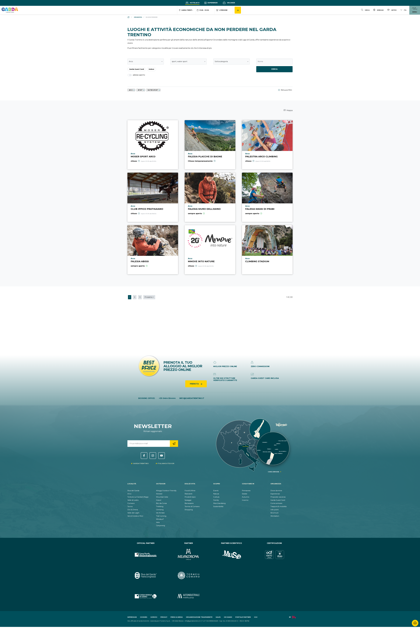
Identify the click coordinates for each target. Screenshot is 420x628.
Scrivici (153, 617)
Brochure (274, 513)
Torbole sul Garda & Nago (138, 497)
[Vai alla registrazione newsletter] (174, 443)
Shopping (189, 510)
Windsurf (160, 519)
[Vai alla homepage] (10, 10)
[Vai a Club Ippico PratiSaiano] (152, 197)
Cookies (143, 617)
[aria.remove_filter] (133, 90)
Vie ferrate (160, 513)
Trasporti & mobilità (278, 506)
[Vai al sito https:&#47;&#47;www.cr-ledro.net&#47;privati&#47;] (145, 596)
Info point (274, 510)
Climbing (160, 510)
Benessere (189, 503)
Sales (218, 617)
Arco (129, 494)
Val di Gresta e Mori (135, 516)
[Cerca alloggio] (238, 10)
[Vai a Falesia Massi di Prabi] (267, 197)
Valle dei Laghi (133, 513)
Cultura (216, 497)
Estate (244, 494)
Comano (131, 503)
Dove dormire (276, 491)
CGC (255, 617)
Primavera (246, 491)
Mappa (289, 110)
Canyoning (160, 525)
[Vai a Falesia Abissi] (152, 249)
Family (216, 500)
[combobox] (145, 61)
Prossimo (149, 297)
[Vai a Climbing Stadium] (267, 249)
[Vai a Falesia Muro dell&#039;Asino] (210, 197)
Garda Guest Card (277, 500)
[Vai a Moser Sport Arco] (152, 144)
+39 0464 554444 (167, 398)
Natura (216, 494)
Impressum (132, 617)
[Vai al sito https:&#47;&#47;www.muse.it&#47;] (231, 554)
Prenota (194, 384)
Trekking (159, 506)
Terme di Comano (192, 506)
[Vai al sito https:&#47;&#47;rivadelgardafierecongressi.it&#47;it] (145, 575)
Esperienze (212, 3)
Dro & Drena (132, 510)
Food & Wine (190, 491)
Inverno (245, 500)
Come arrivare (276, 503)
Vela (158, 522)
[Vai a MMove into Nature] (210, 249)
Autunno (245, 497)
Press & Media (177, 617)
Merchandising (219, 503)
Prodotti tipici (190, 497)
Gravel (158, 500)
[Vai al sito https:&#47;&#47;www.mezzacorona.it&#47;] (188, 554)
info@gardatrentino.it (191, 398)
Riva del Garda (133, 491)
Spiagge (188, 500)
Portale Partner (243, 617)
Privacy (163, 617)
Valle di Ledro (133, 500)
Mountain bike (162, 497)
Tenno (130, 506)
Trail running (161, 516)
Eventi (215, 491)
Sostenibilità (218, 506)
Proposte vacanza (277, 497)
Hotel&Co (194, 3)
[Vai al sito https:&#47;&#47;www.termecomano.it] (188, 575)
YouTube (161, 455)
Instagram (153, 455)
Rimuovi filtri (286, 90)
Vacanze (231, 3)
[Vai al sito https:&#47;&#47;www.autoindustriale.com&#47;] (188, 596)
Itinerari (159, 494)
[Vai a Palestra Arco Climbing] (267, 144)
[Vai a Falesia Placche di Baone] (210, 144)
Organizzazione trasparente (199, 617)
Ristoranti (188, 494)
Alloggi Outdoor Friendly (166, 491)
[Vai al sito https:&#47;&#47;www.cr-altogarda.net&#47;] (145, 554)
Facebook (144, 455)
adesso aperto (138, 75)
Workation (274, 516)
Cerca (274, 69)
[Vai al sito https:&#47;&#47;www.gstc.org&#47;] (274, 554)
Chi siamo (228, 617)
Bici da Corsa (161, 503)
